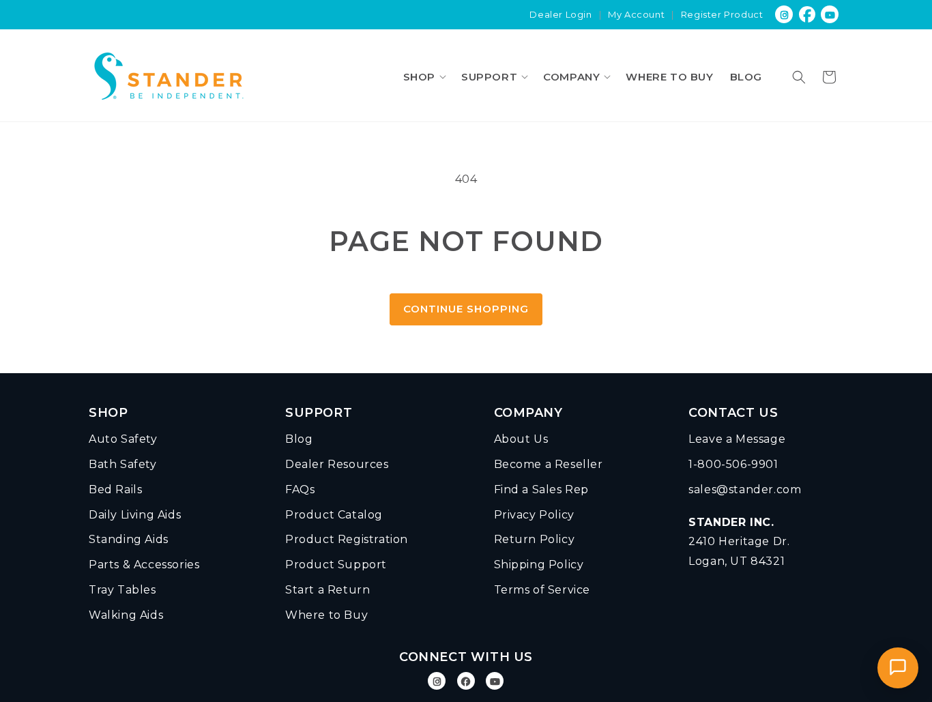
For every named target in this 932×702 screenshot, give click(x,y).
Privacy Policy (534, 514)
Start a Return (327, 589)
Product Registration (346, 539)
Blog (298, 439)
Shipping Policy (539, 564)
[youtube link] (830, 15)
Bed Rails (115, 489)
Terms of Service (542, 589)
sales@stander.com (744, 489)
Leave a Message (736, 439)
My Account (636, 14)
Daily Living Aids (135, 514)
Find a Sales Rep (541, 489)
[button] (424, 76)
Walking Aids (126, 615)
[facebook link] (807, 14)
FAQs (300, 489)
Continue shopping (466, 308)
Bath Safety (123, 464)
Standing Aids (129, 539)
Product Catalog (334, 514)
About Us (521, 439)
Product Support (336, 564)
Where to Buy (326, 615)
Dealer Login (560, 14)
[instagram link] (784, 15)
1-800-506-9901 (733, 464)
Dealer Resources (337, 464)
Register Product (722, 14)
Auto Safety (123, 439)
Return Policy (534, 539)
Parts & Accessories (144, 564)
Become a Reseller (548, 464)
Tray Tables (122, 589)
